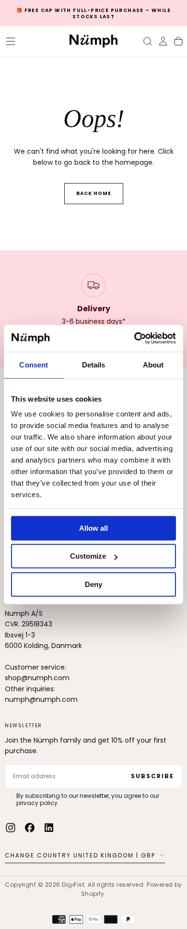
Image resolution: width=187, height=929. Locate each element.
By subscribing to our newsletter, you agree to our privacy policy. (87, 799)
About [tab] (153, 365)
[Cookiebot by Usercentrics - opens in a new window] (134, 338)
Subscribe (152, 776)
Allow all (93, 528)
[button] (10, 41)
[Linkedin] (49, 827)
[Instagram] (10, 827)
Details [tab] (93, 365)
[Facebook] (29, 827)
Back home (93, 193)
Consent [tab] (33, 365)
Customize (88, 556)
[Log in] (163, 41)
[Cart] (178, 41)
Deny (93, 584)
